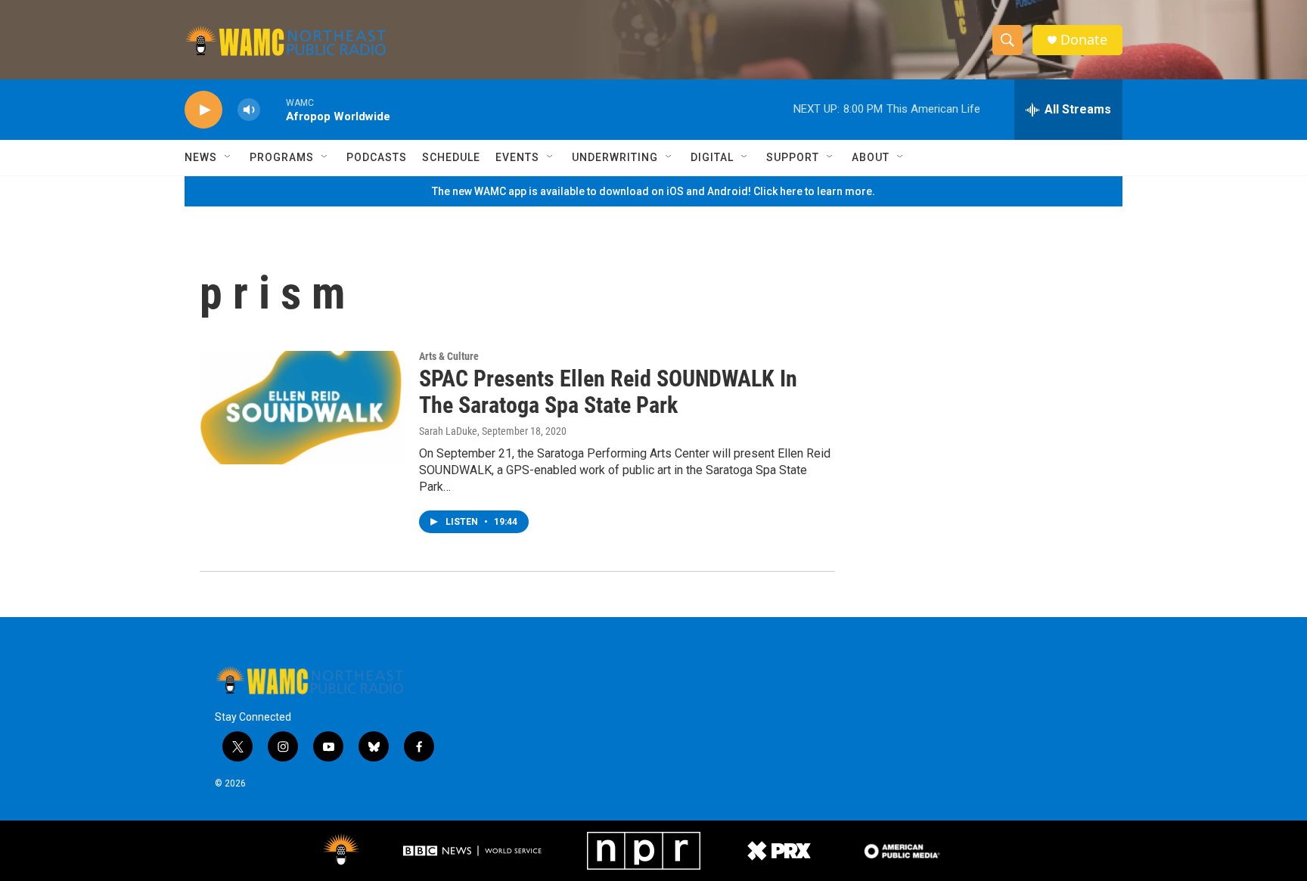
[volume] (249, 110)
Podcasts (376, 157)
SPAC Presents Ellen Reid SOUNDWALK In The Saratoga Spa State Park (608, 391)
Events (517, 157)
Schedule (451, 157)
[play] (203, 110)
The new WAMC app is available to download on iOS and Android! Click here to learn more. (653, 191)
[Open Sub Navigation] (228, 157)
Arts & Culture (449, 356)
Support (792, 157)
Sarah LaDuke (448, 431)
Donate (1083, 40)
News (201, 157)
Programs (282, 157)
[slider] (273, 109)
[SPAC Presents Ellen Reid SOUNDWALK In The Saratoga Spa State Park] (302, 407)
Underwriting (615, 157)
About (870, 157)
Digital (712, 157)
